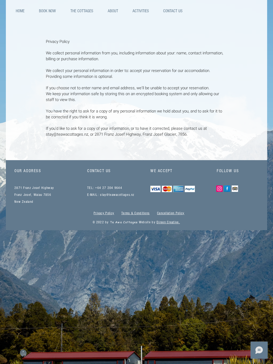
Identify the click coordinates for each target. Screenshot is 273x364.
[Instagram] (219, 188)
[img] (155, 189)
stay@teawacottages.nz (67, 134)
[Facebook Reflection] (227, 188)
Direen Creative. (168, 222)
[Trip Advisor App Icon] (235, 188)
